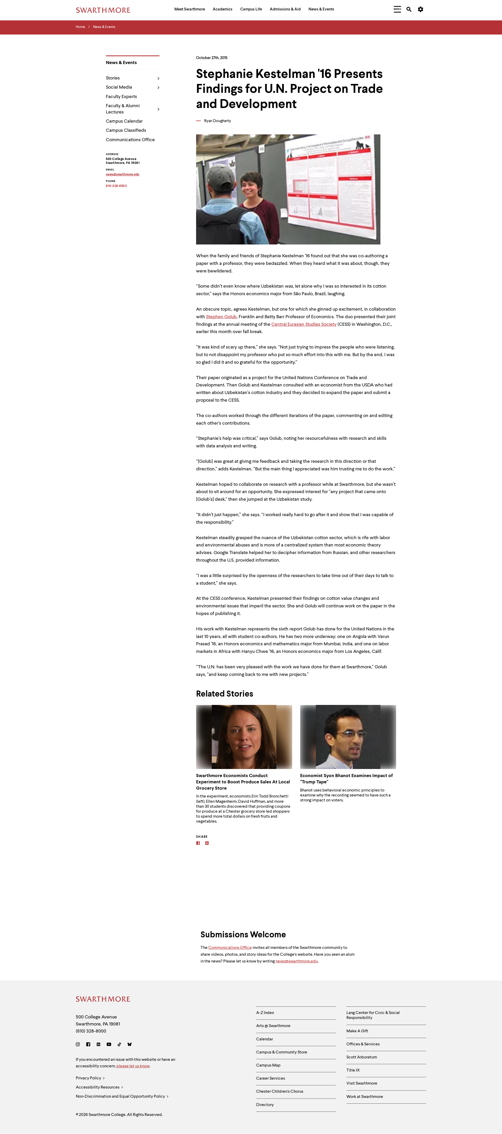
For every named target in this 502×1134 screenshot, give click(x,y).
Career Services (270, 1078)
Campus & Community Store (281, 1052)
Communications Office (130, 140)
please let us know (132, 1066)
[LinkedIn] (98, 1045)
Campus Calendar (124, 121)
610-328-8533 (116, 186)
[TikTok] (119, 1045)
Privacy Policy (89, 1078)
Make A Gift (357, 1031)
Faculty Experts (121, 96)
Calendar (264, 1039)
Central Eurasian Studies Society (303, 324)
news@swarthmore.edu (297, 961)
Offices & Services (363, 1044)
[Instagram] (79, 1045)
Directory (265, 1105)
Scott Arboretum (361, 1057)
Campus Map (268, 1065)
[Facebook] (198, 843)
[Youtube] (109, 1045)
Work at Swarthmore (364, 1097)
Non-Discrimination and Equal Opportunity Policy (121, 1097)
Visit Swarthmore (361, 1083)
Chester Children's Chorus (279, 1092)
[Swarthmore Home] (103, 1000)
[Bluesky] (130, 1045)
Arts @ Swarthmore (273, 1026)
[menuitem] (189, 10)
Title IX (353, 1070)
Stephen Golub (221, 317)
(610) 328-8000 (91, 1031)
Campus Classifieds (126, 130)
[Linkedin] (207, 843)
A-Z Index (265, 1013)
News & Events (121, 62)
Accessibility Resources (98, 1087)
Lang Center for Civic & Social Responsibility (373, 1015)
